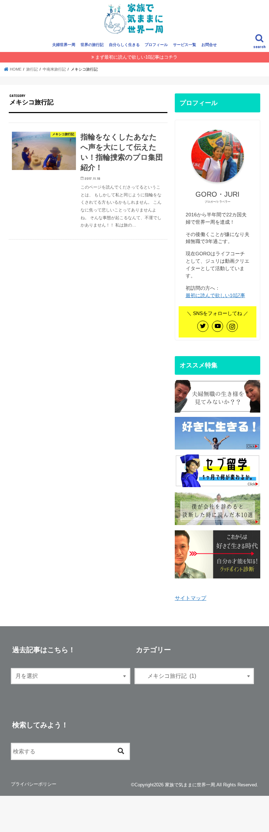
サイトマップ (190, 598)
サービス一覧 (184, 44)
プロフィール (156, 44)
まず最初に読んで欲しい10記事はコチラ (136, 57)
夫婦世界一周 (63, 44)
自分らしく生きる (124, 44)
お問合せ (209, 44)
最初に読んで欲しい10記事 (215, 295)
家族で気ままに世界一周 (190, 784)
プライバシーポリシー (33, 784)
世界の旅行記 (92, 44)
